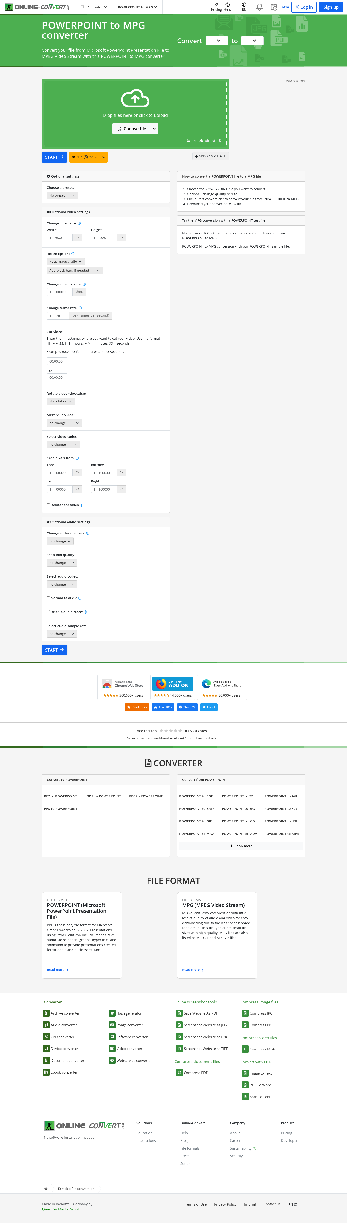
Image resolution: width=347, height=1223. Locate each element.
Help (227, 9)
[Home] (46, 1188)
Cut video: (55, 332)
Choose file (135, 128)
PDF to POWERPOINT (146, 796)
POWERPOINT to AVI (280, 796)
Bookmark (139, 707)
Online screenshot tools (195, 1002)
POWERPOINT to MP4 (281, 833)
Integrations (146, 1140)
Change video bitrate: (65, 284)
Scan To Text (260, 1096)
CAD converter (62, 1036)
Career (235, 1140)
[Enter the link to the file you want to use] (195, 140)
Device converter (64, 1048)
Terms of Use (196, 1204)
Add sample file (212, 156)
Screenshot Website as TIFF (206, 1048)
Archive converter (65, 1013)
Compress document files (197, 1061)
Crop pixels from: (61, 458)
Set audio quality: (61, 555)
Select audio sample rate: (67, 626)
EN (291, 1204)
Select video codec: (62, 436)
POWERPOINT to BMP (196, 808)
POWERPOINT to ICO (238, 821)
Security (236, 1155)
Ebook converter (64, 1072)
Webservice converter (134, 1060)
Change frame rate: (63, 308)
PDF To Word (260, 1085)
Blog (184, 1140)
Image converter (130, 1025)
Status (185, 1163)
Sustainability (241, 1148)
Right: (95, 481)
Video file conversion (78, 1188)
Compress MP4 (262, 1049)
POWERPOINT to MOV (239, 833)
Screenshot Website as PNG (206, 1036)
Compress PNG (262, 1025)
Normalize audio (64, 598)
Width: (52, 230)
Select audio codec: (62, 576)
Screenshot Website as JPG (205, 1025)
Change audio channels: (66, 533)
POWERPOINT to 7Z (237, 796)
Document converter (67, 1060)
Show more (243, 846)
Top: (50, 464)
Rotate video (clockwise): (67, 393)
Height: (97, 230)
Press (184, 1155)
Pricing (216, 9)
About (235, 1132)
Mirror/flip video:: (61, 415)
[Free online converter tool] (40, 7)
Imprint (250, 1204)
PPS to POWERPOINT (60, 808)
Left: (50, 481)
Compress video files (258, 1038)
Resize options (59, 253)
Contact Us (272, 1204)
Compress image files (259, 1002)
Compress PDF (196, 1072)
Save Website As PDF (201, 1013)
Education (144, 1132)
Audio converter (64, 1025)
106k (165, 707)
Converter (53, 1002)
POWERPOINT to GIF (195, 821)
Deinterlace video (65, 505)
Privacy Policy (225, 1204)
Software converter (132, 1036)
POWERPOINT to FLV (280, 808)
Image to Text (261, 1073)
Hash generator (129, 1013)
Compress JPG (261, 1013)
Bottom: (97, 464)
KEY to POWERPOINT (60, 796)
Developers (290, 1140)
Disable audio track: (67, 612)
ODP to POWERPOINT (103, 796)
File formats (190, 1148)
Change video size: (62, 223)
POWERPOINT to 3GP (196, 796)
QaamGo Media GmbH (61, 1209)
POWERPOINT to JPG (280, 821)
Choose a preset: (60, 187)
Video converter (129, 1048)
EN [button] (244, 9)
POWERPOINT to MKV (196, 833)
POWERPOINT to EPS (238, 808)
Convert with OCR (255, 1062)
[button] (94, 7)
